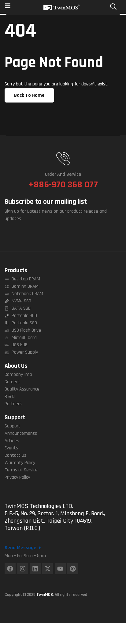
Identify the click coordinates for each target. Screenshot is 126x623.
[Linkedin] (35, 568)
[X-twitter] (47, 568)
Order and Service (63, 174)
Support (15, 417)
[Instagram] (22, 568)
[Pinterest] (72, 568)
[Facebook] (10, 568)
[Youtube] (60, 568)
